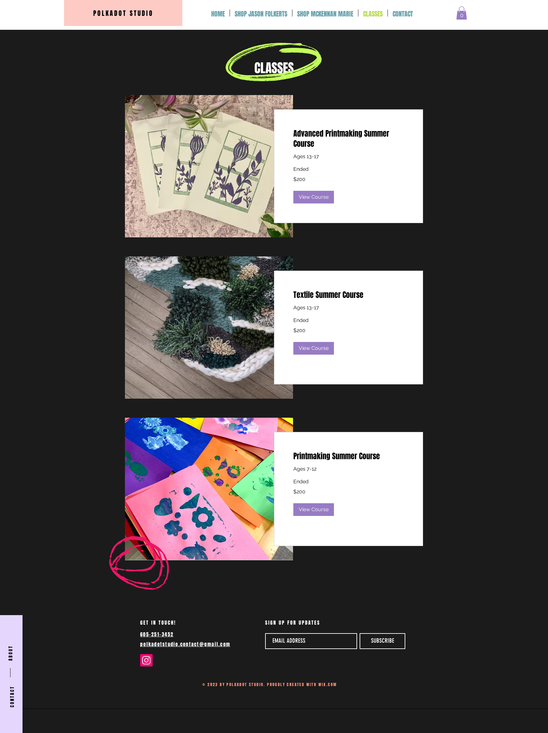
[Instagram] (146, 660)
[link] (348, 139)
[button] (461, 13)
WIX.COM (327, 684)
